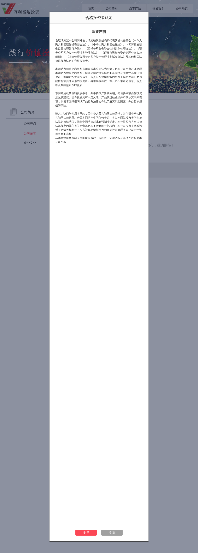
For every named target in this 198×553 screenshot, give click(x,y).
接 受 (86, 532)
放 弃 (111, 532)
